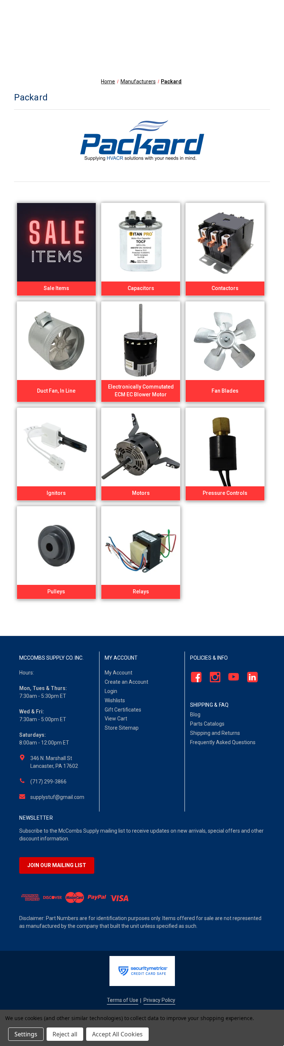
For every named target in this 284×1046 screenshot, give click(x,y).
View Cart (116, 719)
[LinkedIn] (250, 677)
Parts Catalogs (207, 724)
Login (111, 691)
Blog (195, 714)
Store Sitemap (122, 728)
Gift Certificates (123, 710)
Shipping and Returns (215, 733)
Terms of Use (122, 1000)
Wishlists (115, 700)
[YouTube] (231, 677)
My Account (118, 673)
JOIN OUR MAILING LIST (56, 865)
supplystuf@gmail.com (57, 797)
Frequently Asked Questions (223, 742)
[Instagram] (213, 677)
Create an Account (126, 682)
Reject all (65, 1034)
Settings (25, 1034)
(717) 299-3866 (48, 781)
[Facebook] (194, 677)
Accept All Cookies (117, 1034)
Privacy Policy (159, 1000)
